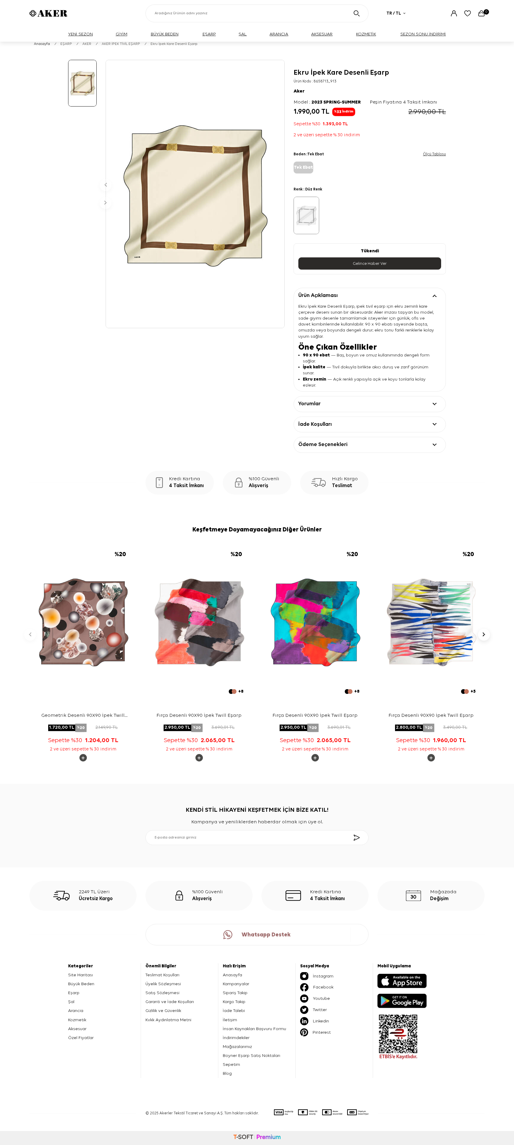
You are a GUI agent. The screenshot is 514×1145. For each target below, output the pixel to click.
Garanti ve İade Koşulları (169, 1001)
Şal (71, 1001)
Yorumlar (309, 403)
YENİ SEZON (80, 34)
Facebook (323, 987)
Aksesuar (77, 1029)
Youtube (321, 998)
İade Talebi (234, 1010)
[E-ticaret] (257, 1137)
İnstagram (323, 976)
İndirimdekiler (236, 1037)
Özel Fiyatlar (81, 1037)
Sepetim (231, 1064)
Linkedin (321, 1021)
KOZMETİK (366, 34)
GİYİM (121, 34)
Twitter (320, 1010)
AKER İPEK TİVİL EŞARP (121, 44)
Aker (299, 91)
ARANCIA (278, 34)
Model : (327, 102)
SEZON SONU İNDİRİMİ (423, 34)
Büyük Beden (81, 984)
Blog (227, 1073)
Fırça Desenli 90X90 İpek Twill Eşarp (199, 715)
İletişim (230, 1020)
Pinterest (322, 1032)
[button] (106, 185)
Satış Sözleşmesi (162, 993)
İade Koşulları (315, 424)
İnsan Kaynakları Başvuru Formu (254, 1029)
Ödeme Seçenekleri (322, 444)
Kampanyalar (236, 984)
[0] (481, 13)
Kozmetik (77, 1020)
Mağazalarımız (237, 1046)
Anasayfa (42, 44)
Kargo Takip (234, 1001)
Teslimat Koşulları (162, 975)
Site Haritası (80, 975)
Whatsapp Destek (266, 935)
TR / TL (393, 13)
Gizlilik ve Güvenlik (163, 1010)
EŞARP (209, 34)
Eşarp (73, 993)
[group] (195, 194)
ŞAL (243, 34)
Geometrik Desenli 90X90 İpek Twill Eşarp (83, 716)
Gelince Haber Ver (370, 264)
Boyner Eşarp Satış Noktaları (251, 1055)
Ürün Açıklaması (318, 295)
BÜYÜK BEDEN (164, 34)
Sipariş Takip (235, 993)
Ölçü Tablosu (434, 154)
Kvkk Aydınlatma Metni (168, 1020)
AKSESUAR (322, 34)
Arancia (75, 1010)
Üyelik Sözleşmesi (163, 984)
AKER (86, 44)
